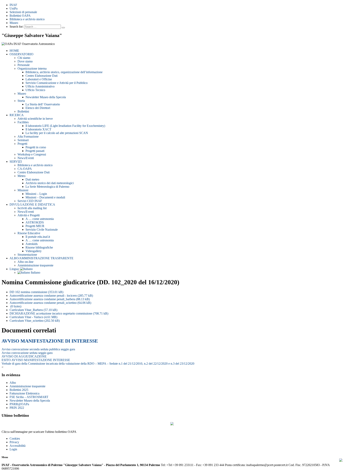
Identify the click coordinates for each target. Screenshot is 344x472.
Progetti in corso (35, 147)
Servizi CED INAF (30, 201)
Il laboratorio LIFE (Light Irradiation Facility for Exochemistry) (65, 125)
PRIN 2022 (17, 407)
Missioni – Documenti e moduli (45, 197)
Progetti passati (34, 150)
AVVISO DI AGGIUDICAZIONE (24, 356)
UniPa (14, 8)
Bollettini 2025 (19, 389)
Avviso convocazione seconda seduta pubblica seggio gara (38, 349)
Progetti (22, 143)
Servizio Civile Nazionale (41, 229)
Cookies (15, 438)
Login (13, 449)
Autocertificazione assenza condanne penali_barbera (50, 299)
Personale (24, 65)
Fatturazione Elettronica (24, 393)
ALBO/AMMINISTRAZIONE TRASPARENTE (41, 258)
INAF (13, 5)
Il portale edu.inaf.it (37, 236)
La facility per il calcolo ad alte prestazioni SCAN (56, 133)
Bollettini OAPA (20, 15)
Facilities (23, 122)
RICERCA (17, 115)
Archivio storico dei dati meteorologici (49, 183)
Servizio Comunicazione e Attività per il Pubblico (56, 82)
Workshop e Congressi (32, 154)
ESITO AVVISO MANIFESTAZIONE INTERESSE (36, 360)
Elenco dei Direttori (37, 108)
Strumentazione (27, 254)
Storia (21, 100)
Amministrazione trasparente (35, 265)
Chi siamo (24, 57)
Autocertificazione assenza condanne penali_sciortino (50, 302)
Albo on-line (25, 261)
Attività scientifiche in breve (35, 118)
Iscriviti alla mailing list (32, 208)
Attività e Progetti (29, 215)
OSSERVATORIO (21, 54)
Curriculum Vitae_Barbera (33, 310)
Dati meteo (32, 179)
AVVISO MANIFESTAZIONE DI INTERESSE (50, 341)
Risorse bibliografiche (39, 247)
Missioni (23, 190)
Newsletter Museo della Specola (45, 97)
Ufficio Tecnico (35, 90)
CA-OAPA (25, 168)
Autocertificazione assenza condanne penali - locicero (51, 295)
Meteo (21, 176)
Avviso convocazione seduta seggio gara (27, 352)
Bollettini (23, 111)
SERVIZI (16, 161)
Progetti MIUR (34, 226)
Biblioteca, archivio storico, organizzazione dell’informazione (64, 72)
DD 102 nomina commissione (36, 292)
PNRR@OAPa (19, 404)
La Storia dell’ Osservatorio (42, 104)
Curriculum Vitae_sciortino (35, 320)
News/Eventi (26, 158)
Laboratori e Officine (38, 79)
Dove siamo (25, 61)
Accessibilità (17, 445)
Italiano (35, 272)
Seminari (23, 140)
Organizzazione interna (32, 68)
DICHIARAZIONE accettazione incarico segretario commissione (59, 313)
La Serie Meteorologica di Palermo (47, 186)
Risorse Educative (29, 233)
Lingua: (15, 269)
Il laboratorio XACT (38, 129)
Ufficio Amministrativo (40, 86)
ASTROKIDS (34, 222)
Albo (13, 382)
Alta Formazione (28, 136)
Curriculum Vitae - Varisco (33, 317)
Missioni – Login (36, 193)
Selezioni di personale (23, 12)
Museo (14, 22)
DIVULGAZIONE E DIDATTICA (32, 204)
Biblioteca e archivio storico (27, 19)
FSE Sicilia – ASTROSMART (29, 397)
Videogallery (33, 251)
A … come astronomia (39, 218)
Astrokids (31, 244)
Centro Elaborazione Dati (41, 75)
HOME (14, 50)
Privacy (14, 442)
